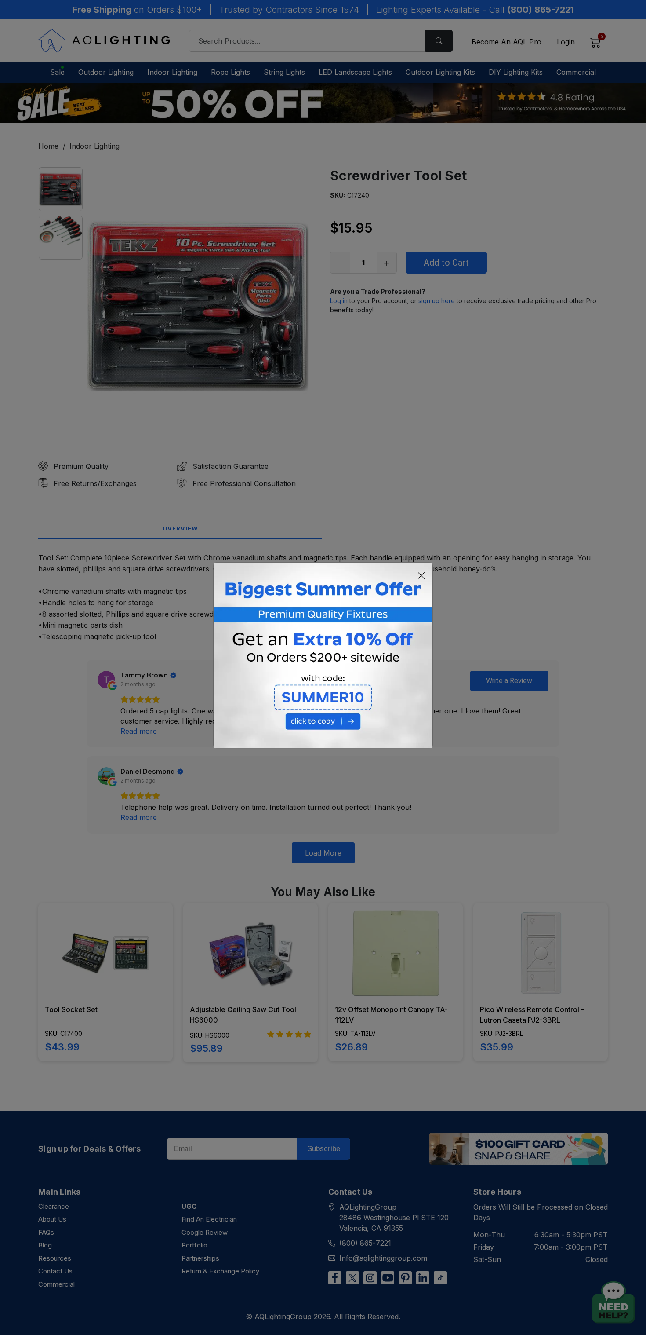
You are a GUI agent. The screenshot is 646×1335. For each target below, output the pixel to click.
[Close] (421, 575)
